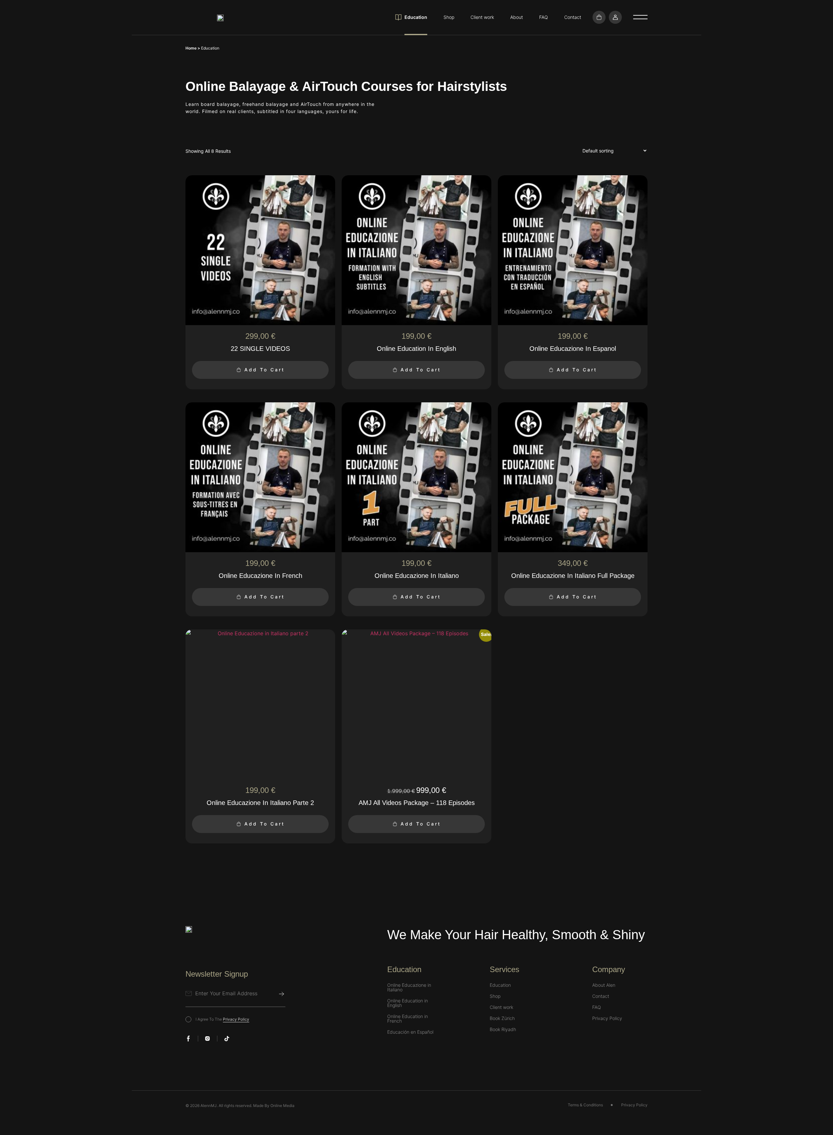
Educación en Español (410, 1032)
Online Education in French (407, 1018)
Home (191, 48)
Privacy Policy (236, 1019)
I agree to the (222, 1019)
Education (415, 17)
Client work (482, 17)
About (516, 17)
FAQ (543, 17)
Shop (449, 17)
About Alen (603, 985)
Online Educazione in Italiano (409, 987)
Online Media (282, 1105)
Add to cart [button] (264, 369)
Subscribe (281, 994)
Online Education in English (407, 1003)
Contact (572, 17)
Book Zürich (502, 1018)
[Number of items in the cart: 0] (599, 17)
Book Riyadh (503, 1029)
